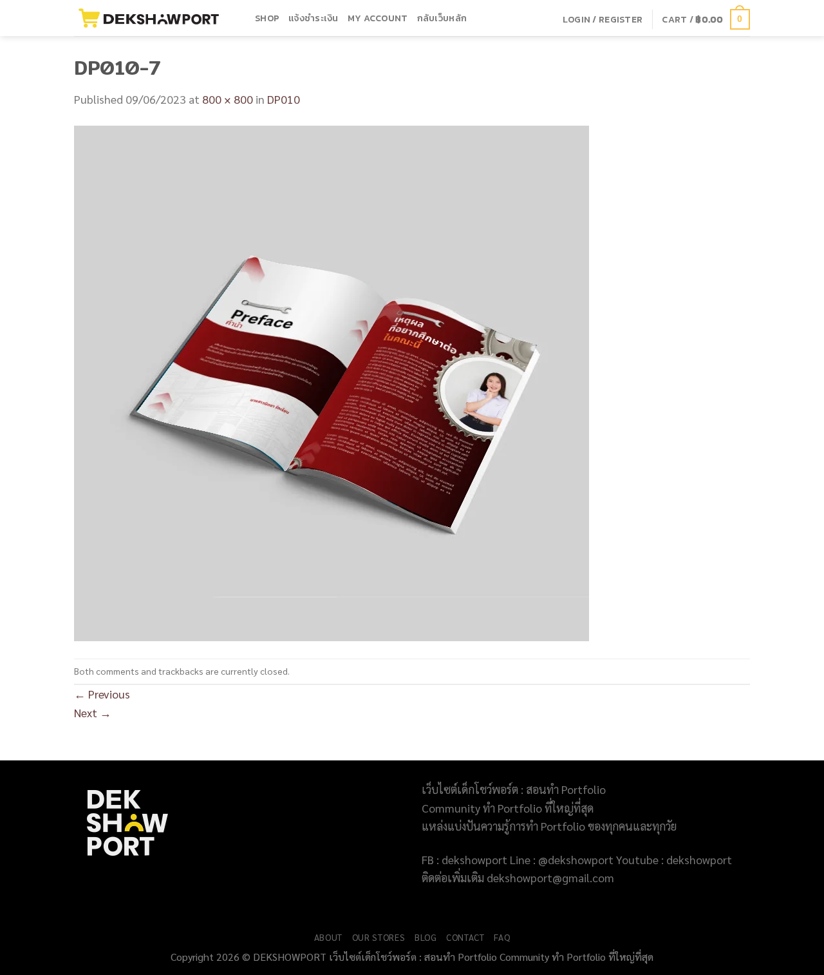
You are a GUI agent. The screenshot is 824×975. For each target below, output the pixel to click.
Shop (267, 18)
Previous (102, 693)
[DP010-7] (331, 381)
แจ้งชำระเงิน (313, 18)
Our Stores (379, 937)
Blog (426, 937)
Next (92, 712)
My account (378, 18)
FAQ (502, 937)
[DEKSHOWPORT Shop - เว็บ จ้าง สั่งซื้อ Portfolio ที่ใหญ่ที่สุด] (155, 18)
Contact (465, 937)
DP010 (283, 99)
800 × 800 (227, 99)
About (328, 937)
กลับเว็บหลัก (442, 18)
